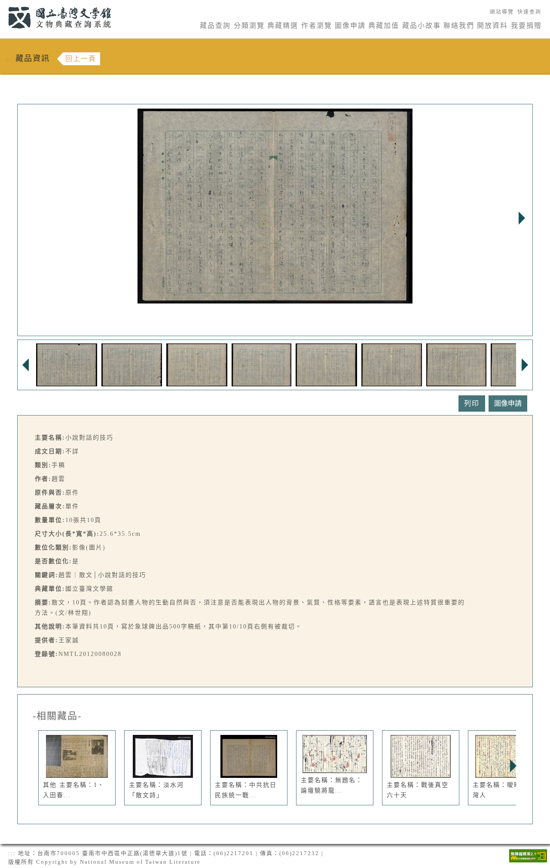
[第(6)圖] (391, 364)
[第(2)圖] (131, 364)
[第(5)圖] (326, 364)
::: (3, 5)
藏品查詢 (215, 25)
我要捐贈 (526, 25)
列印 (472, 403)
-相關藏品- (57, 716)
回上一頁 (80, 58)
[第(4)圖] (262, 364)
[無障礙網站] (528, 855)
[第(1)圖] (66, 364)
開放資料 (492, 25)
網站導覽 (502, 12)
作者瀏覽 (316, 25)
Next (521, 218)
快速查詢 (529, 12)
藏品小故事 (421, 25)
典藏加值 (383, 25)
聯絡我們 (458, 25)
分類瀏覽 (249, 25)
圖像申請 (350, 25)
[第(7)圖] (456, 364)
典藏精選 (282, 25)
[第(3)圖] (196, 364)
